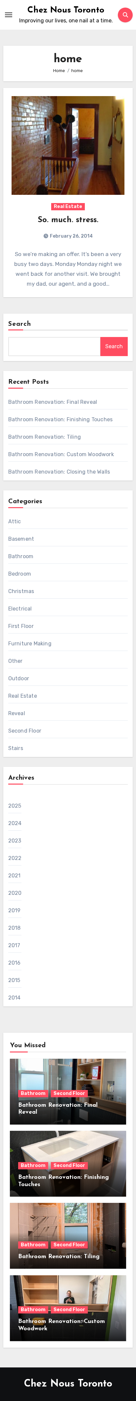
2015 (14, 980)
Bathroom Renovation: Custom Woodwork (61, 454)
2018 (14, 928)
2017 (14, 945)
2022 (15, 858)
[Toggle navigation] (8, 15)
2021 (14, 875)
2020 (15, 893)
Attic (14, 521)
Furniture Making (29, 643)
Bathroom (21, 556)
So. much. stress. (68, 220)
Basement (21, 539)
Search (19, 324)
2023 (14, 841)
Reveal (16, 713)
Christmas (21, 591)
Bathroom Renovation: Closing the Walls (59, 472)
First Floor (21, 626)
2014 (14, 998)
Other (15, 661)
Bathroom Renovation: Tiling (44, 437)
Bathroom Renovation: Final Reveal (52, 402)
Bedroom (19, 574)
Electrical (20, 609)
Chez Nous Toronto (65, 10)
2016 (14, 963)
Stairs (15, 748)
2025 (14, 806)
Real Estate (68, 206)
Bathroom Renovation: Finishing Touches (60, 419)
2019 (14, 910)
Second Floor (24, 731)
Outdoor (18, 678)
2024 (15, 823)
